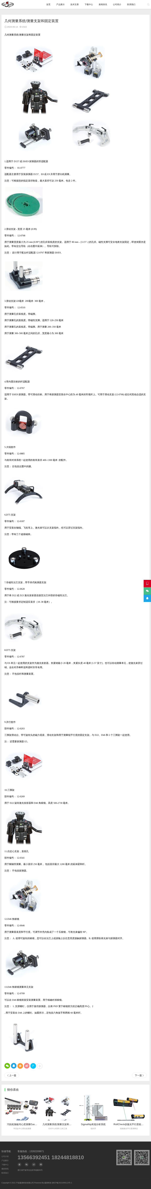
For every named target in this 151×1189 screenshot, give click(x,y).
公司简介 (117, 4)
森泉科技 (47, 1183)
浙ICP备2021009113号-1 (62, 1183)
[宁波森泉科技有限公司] (7, 4)
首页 (48, 4)
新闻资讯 (103, 4)
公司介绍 (5, 1156)
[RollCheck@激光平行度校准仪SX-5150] (93, 1107)
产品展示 (60, 4)
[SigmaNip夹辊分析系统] (58, 1107)
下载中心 (89, 4)
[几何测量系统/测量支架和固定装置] (22, 1107)
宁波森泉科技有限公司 (25, 1183)
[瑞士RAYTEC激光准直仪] (129, 1107)
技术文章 (74, 4)
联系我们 (131, 4)
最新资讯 (5, 1169)
